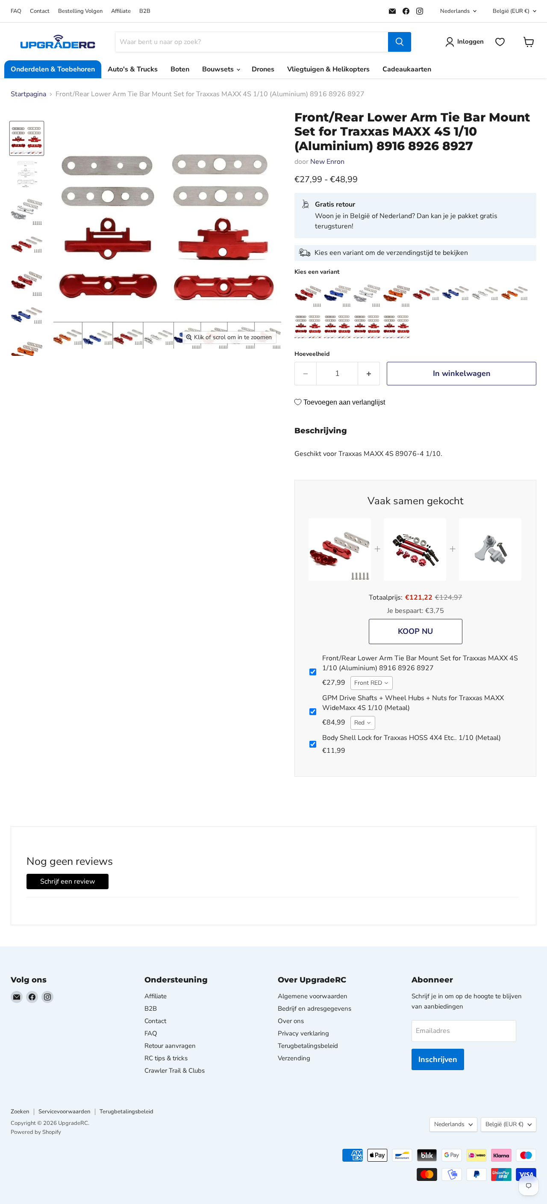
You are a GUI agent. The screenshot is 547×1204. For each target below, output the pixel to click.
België (511, 11)
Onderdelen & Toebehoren (53, 69)
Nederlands (455, 11)
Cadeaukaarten (406, 69)
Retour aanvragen (170, 1045)
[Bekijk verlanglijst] (500, 42)
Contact (40, 11)
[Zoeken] (399, 42)
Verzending (294, 1058)
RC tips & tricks (166, 1058)
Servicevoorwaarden (64, 1111)
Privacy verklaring (303, 1033)
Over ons (291, 1021)
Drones (263, 69)
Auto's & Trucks (133, 69)
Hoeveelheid (311, 354)
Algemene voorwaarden (312, 996)
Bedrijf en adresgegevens (314, 1008)
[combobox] (371, 683)
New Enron (327, 161)
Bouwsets (218, 69)
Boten (180, 69)
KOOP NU (415, 631)
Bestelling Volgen (80, 11)
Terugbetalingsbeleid (308, 1045)
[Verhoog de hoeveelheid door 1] (369, 373)
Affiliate (121, 11)
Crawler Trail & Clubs (174, 1070)
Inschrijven (437, 1059)
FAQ (16, 11)
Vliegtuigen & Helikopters (328, 69)
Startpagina (28, 94)
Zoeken (20, 1111)
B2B (144, 11)
